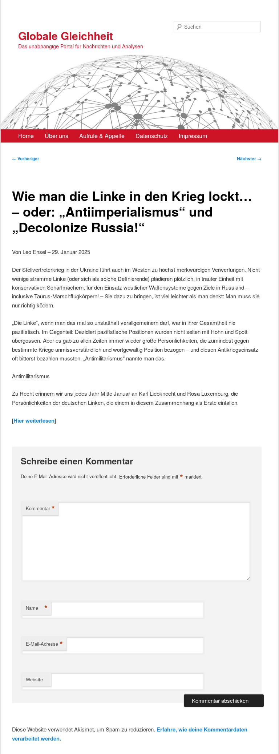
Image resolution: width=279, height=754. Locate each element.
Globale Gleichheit (65, 35)
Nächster (249, 158)
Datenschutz (152, 136)
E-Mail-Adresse (44, 644)
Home (26, 136)
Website (34, 679)
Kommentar (40, 508)
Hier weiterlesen (33, 420)
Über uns (56, 136)
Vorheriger (25, 158)
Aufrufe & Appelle (102, 136)
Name (37, 608)
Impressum (193, 136)
